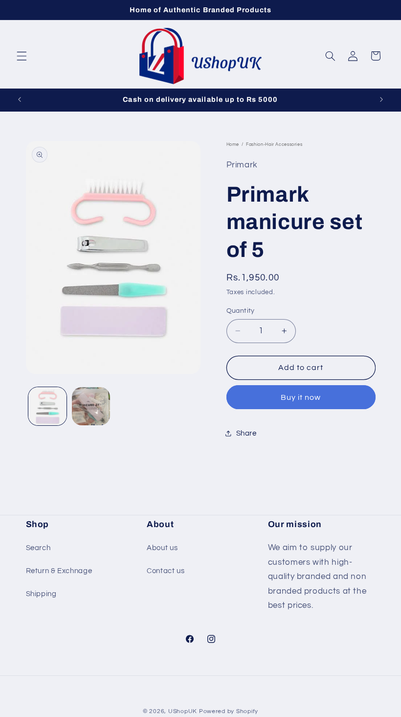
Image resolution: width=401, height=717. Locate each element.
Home (233, 144)
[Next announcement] (381, 99)
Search (38, 548)
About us (162, 548)
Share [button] (246, 433)
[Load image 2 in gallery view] (91, 406)
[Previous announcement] (19, 99)
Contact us (165, 571)
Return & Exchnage (59, 571)
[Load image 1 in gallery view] (47, 406)
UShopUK (182, 711)
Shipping (41, 594)
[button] (21, 56)
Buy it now (301, 397)
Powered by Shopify (228, 711)
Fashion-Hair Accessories (274, 144)
